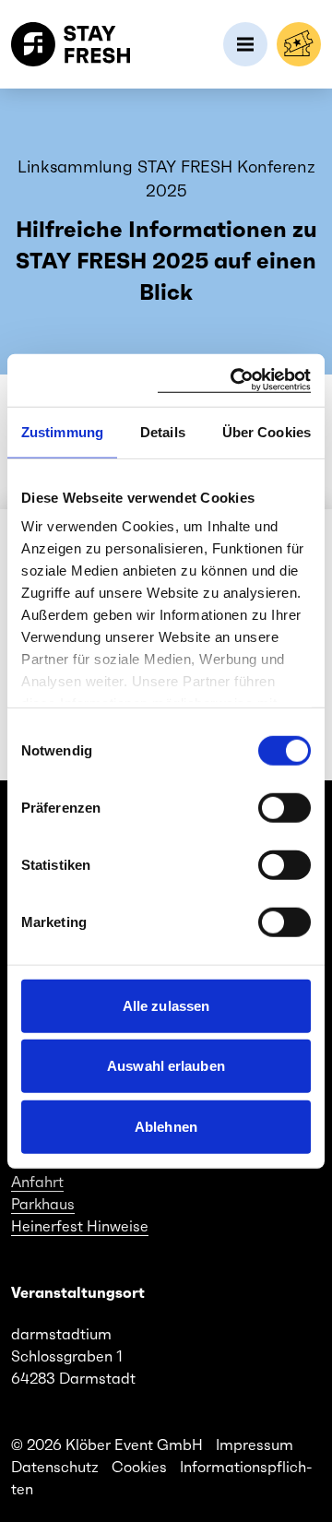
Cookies (139, 1466)
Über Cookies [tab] (266, 431)
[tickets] (299, 44)
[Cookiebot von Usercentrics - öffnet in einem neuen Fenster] (234, 380)
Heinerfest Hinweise (79, 1226)
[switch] (284, 807)
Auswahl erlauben (166, 1066)
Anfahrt (37, 1181)
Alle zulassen (166, 1005)
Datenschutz (55, 1466)
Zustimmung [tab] (62, 431)
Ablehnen (166, 1126)
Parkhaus (43, 1204)
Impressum (254, 1444)
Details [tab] (162, 431)
